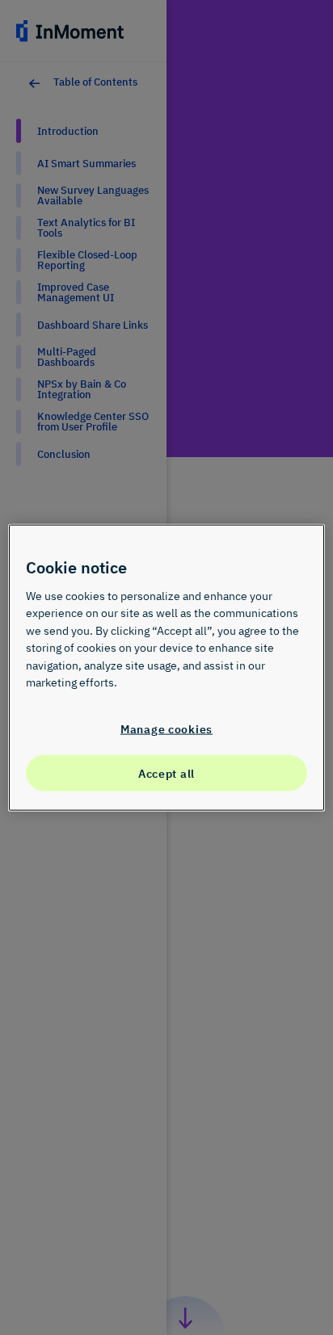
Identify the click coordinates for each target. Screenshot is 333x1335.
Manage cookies (166, 729)
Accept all (166, 772)
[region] (166, 667)
